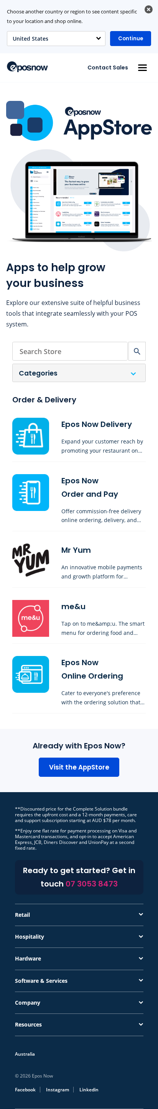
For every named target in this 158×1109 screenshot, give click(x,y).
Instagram (57, 1089)
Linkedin (89, 1089)
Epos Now (27, 66)
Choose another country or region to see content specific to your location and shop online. (72, 16)
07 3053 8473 (92, 883)
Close (149, 9)
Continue (130, 38)
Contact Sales (107, 67)
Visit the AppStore (79, 767)
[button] (142, 67)
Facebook (25, 1089)
